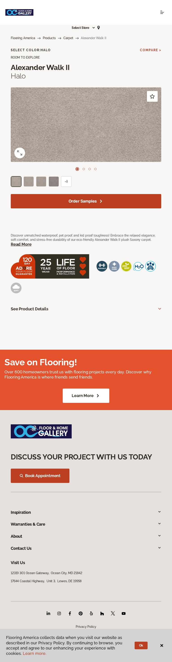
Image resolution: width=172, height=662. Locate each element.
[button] (83, 28)
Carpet (68, 38)
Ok (141, 645)
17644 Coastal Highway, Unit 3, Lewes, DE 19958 (46, 581)
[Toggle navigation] (162, 12)
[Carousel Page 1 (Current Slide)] (77, 169)
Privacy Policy (86, 626)
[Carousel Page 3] (89, 169)
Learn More (82, 395)
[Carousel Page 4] (95, 169)
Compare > (150, 50)
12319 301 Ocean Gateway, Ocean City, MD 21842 (46, 573)
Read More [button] (21, 244)
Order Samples (83, 201)
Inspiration (21, 512)
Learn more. (34, 653)
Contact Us (21, 548)
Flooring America (23, 38)
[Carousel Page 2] (84, 169)
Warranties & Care (28, 524)
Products (49, 38)
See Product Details (29, 309)
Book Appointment (42, 475)
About (16, 536)
